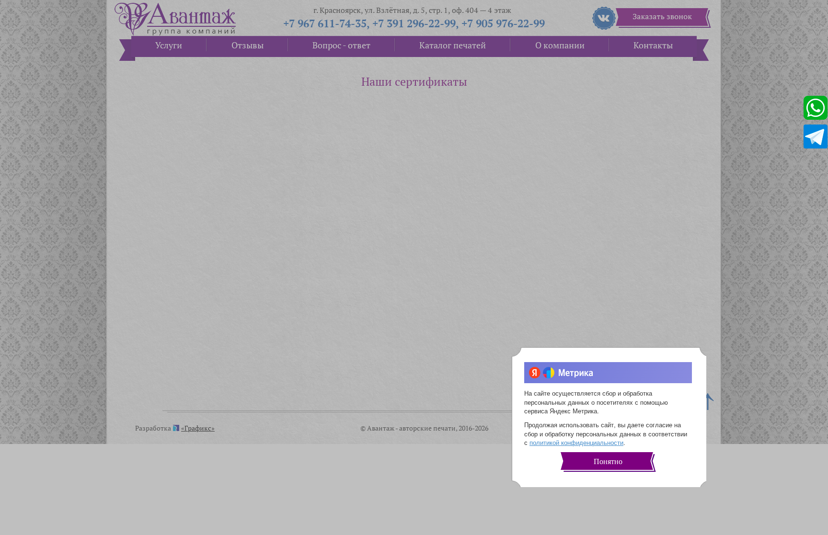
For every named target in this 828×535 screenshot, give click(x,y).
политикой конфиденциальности (576, 442)
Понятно (608, 461)
